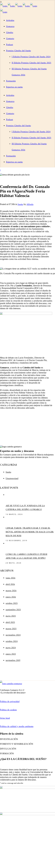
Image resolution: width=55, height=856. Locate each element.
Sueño (20, 204)
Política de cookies (8, 709)
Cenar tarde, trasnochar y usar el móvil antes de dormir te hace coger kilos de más (30, 532)
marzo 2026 (11, 590)
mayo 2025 (11, 615)
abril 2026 (10, 584)
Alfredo (30, 204)
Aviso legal (5, 718)
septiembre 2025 (13, 609)
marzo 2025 (11, 628)
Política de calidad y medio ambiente (16, 726)
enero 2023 (11, 654)
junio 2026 (10, 577)
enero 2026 (11, 596)
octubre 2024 (12, 641)
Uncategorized (12, 478)
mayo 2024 (11, 647)
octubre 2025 (12, 603)
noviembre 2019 (13, 660)
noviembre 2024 (13, 635)
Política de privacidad (9, 701)
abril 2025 (10, 622)
